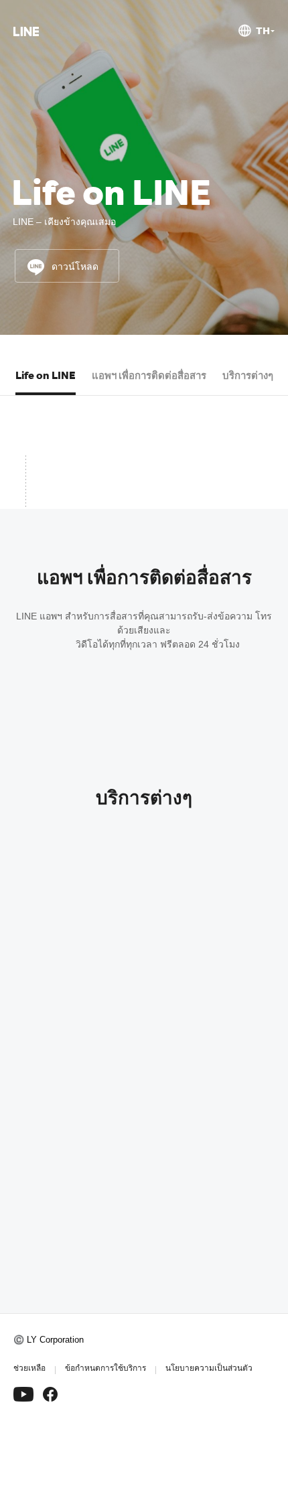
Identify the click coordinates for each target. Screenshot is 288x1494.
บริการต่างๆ (247, 375)
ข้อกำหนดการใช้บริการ (105, 1368)
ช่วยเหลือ (29, 1368)
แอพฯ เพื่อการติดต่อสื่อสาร (149, 375)
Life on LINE (45, 375)
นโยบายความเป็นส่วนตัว (209, 1368)
